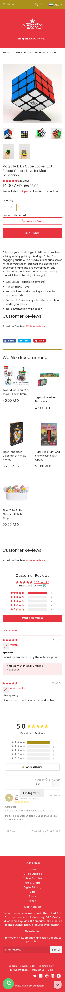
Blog (50, 969)
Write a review (34, 326)
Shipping (24, 191)
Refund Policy (46, 966)
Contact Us (38, 969)
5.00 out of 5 (41, 582)
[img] (10, 640)
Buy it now (32, 233)
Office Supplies (32, 874)
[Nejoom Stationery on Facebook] (41, 976)
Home (6, 52)
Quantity (8, 200)
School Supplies (32, 878)
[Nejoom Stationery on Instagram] (53, 976)
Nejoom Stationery (33, 985)
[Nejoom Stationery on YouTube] (59, 976)
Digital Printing (32, 887)
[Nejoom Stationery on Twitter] (35, 976)
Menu (10, 4)
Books (32, 896)
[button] (10, 181)
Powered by (46, 779)
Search (13, 966)
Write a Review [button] (34, 766)
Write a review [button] (32, 618)
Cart (42, 4)
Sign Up (56, 949)
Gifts (32, 891)
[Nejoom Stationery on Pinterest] (47, 976)
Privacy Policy (27, 966)
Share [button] (12, 831)
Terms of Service (19, 969)
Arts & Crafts (32, 882)
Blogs (32, 900)
